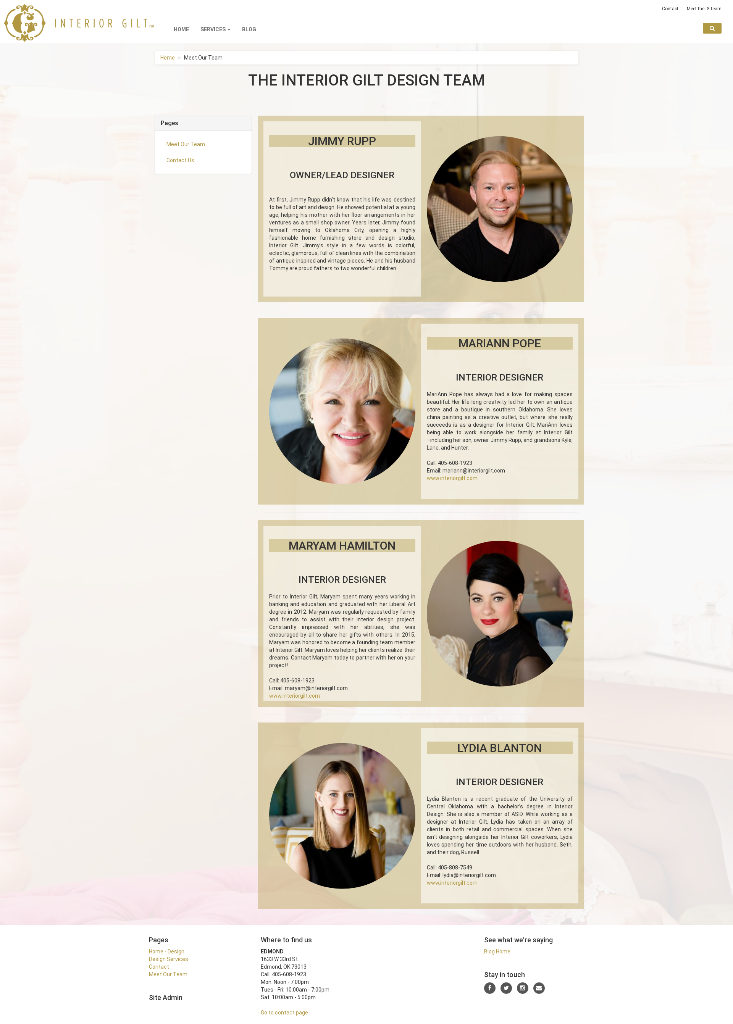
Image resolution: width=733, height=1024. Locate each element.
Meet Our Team (185, 144)
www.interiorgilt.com (452, 478)
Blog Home (497, 951)
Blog (249, 29)
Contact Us (180, 160)
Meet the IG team (704, 8)
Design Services (168, 959)
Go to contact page (284, 1012)
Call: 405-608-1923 (449, 463)
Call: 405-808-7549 (449, 867)
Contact (670, 8)
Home (181, 29)
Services (213, 29)
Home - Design (166, 951)
